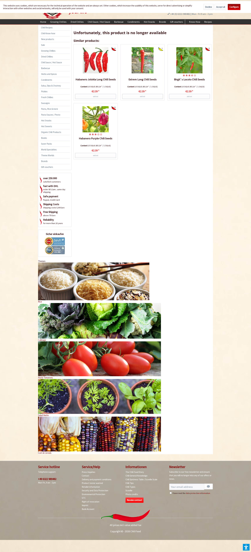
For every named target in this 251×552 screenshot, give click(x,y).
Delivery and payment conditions (96, 479)
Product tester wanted (92, 483)
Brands (44, 161)
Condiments (46, 79)
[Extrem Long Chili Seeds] (142, 60)
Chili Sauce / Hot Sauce (51, 62)
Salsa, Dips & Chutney (51, 85)
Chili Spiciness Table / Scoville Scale (141, 479)
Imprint (85, 505)
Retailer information (91, 486)
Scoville (129, 490)
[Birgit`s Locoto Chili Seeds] (189, 60)
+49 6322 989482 (47, 479)
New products (47, 39)
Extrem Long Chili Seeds (143, 79)
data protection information (198, 493)
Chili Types (130, 486)
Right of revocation (90, 501)
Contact (85, 475)
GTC (84, 498)
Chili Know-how (48, 33)
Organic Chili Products (51, 132)
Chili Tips (130, 483)
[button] (246, 547)
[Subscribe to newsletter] (208, 486)
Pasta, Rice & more (49, 108)
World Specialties (49, 149)
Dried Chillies (47, 56)
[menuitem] (43, 21)
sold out (95, 96)
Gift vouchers (47, 167)
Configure (234, 7)
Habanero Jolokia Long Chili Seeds (96, 79)
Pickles (44, 91)
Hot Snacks (46, 120)
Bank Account (88, 509)
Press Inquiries (88, 472)
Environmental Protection (93, 494)
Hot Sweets (46, 126)
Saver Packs (46, 143)
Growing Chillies (48, 50)
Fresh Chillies (47, 97)
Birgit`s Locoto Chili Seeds (189, 79)
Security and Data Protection (95, 490)
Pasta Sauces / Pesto (50, 114)
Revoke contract (134, 500)
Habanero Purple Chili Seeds (95, 138)
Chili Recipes (47, 27)
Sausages (45, 103)
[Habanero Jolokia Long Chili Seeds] (95, 60)
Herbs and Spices (49, 74)
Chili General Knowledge (136, 475)
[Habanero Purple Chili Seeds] (95, 119)
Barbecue (45, 68)
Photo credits (132, 494)
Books (44, 138)
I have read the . (192, 493)
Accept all (220, 7)
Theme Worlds (47, 155)
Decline (208, 7)
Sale (43, 45)
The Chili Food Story (135, 472)
